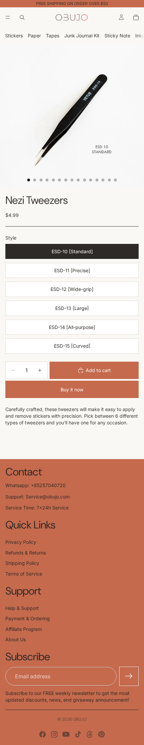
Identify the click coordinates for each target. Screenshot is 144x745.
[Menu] (7, 17)
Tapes (52, 35)
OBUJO (80, 719)
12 (97, 180)
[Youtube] (66, 734)
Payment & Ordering (27, 618)
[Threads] (90, 734)
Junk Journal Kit (81, 35)
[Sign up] (129, 676)
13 (103, 180)
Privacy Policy (20, 542)
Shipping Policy (22, 563)
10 (84, 180)
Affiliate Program (23, 629)
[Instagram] (54, 734)
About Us (15, 639)
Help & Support (22, 608)
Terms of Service (23, 574)
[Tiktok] (78, 734)
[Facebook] (43, 734)
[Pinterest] (101, 734)
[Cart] (136, 17)
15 (116, 180)
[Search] (22, 17)
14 (109, 180)
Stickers (14, 35)
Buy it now (72, 389)
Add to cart (98, 370)
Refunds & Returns (25, 552)
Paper (34, 35)
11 (91, 180)
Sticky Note (117, 35)
